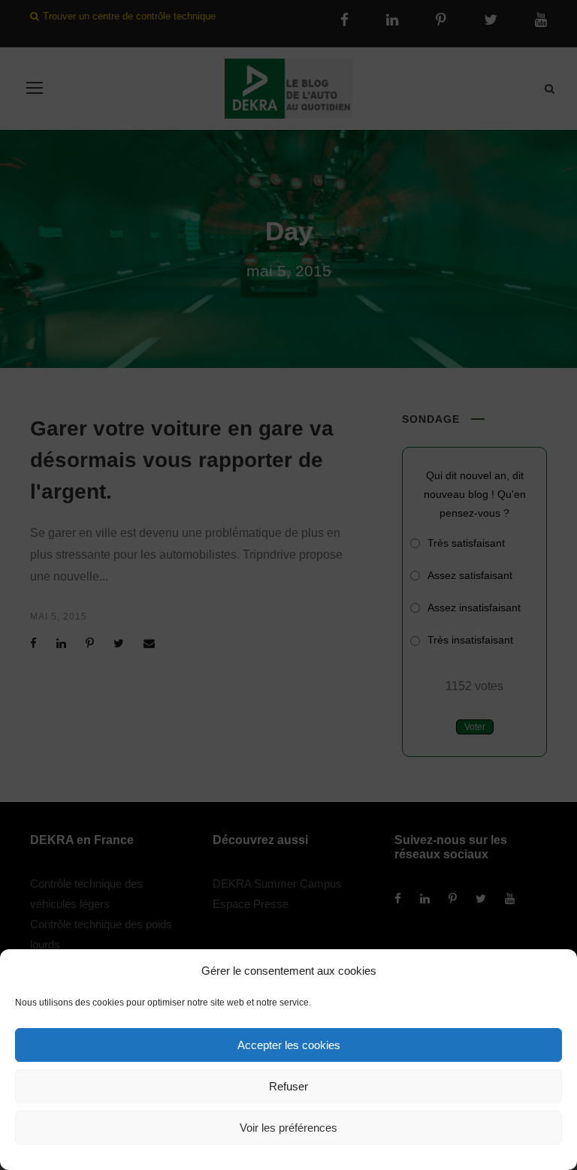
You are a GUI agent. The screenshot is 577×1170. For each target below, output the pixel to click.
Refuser (288, 1086)
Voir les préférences (288, 1127)
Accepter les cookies (288, 1045)
